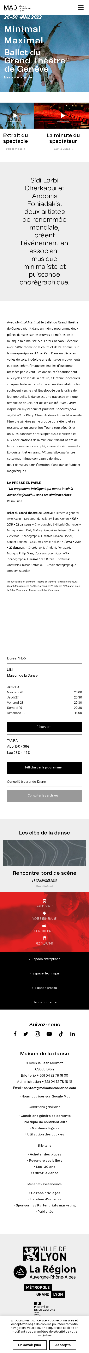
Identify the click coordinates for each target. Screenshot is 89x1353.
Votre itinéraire (44, 918)
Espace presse (46, 988)
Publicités (46, 1211)
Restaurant (44, 943)
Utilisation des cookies (45, 1134)
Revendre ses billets (45, 1160)
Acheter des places (45, 1154)
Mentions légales (45, 1128)
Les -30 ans (45, 1166)
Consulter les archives (43, 795)
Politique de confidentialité (45, 1122)
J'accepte (63, 1345)
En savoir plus (29, 1345)
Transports (44, 906)
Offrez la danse (45, 1173)
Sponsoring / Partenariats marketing (46, 1205)
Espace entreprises (46, 959)
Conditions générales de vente (46, 1115)
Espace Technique (46, 973)
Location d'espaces (45, 1199)
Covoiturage (44, 931)
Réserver (43, 727)
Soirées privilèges (45, 1193)
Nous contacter (46, 1002)
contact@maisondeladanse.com (50, 1088)
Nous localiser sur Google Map (46, 1096)
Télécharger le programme (43, 767)
